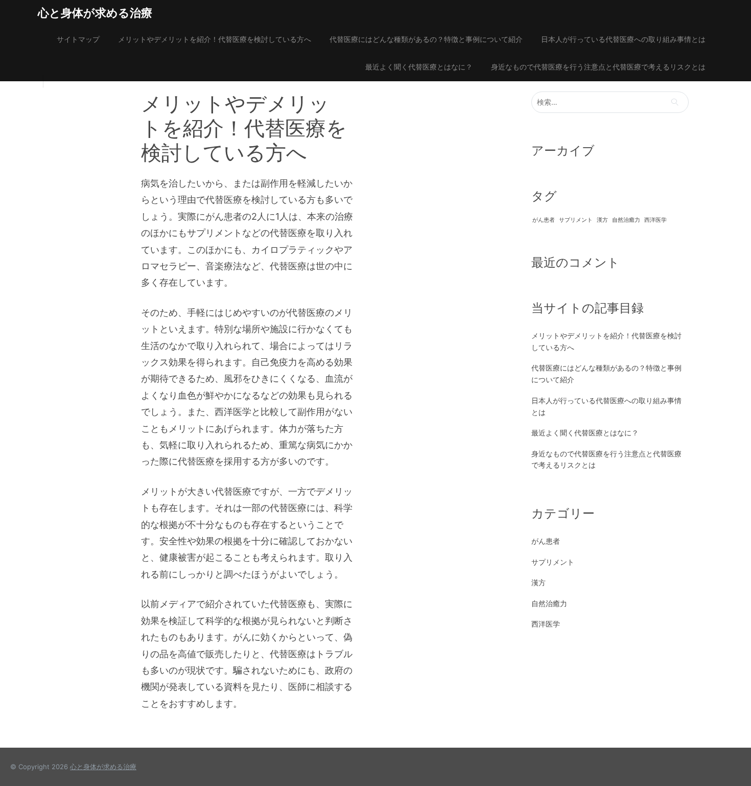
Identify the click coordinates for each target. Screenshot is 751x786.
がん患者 (543, 220)
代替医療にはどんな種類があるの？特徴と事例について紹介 (426, 39)
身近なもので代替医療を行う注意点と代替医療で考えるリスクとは (598, 66)
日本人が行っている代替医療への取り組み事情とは (623, 39)
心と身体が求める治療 (95, 12)
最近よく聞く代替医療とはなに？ (419, 66)
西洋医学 (655, 220)
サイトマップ (78, 39)
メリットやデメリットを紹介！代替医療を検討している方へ (214, 39)
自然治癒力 (626, 220)
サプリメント (576, 220)
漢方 (602, 220)
